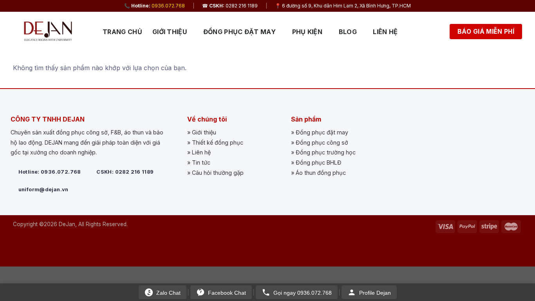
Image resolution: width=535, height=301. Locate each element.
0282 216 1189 (242, 6)
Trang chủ (122, 32)
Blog (348, 32)
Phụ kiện (307, 32)
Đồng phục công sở (322, 142)
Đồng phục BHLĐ (319, 162)
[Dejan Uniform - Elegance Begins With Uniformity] (52, 31)
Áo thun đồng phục (321, 172)
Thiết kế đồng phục (217, 142)
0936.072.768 (168, 6)
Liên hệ (385, 32)
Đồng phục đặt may (239, 32)
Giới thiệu (169, 32)
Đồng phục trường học (326, 152)
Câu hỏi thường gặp (218, 172)
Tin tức (201, 162)
